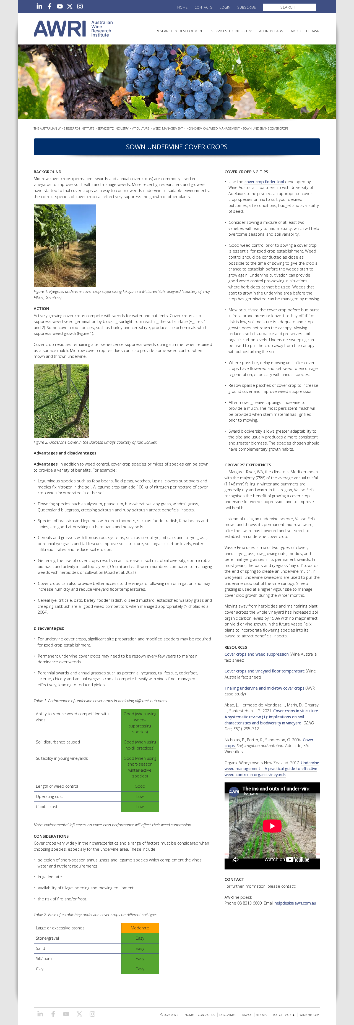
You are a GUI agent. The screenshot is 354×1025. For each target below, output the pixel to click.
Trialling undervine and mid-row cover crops (264, 688)
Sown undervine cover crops (265, 128)
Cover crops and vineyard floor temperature (265, 671)
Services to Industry (231, 30)
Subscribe (246, 7)
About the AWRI (305, 30)
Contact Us (206, 1015)
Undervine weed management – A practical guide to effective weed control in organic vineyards (272, 768)
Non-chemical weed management (213, 128)
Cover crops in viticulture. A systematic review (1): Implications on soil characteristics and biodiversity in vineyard (272, 716)
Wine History (309, 1015)
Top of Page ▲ (284, 1015)
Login (225, 7)
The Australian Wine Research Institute (64, 128)
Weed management (168, 128)
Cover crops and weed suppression (257, 654)
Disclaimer (227, 1015)
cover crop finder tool (264, 181)
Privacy (246, 1015)
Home (182, 7)
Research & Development (180, 30)
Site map (262, 1015)
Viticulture (140, 128)
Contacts (203, 7)
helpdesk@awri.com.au (295, 903)
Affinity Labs (271, 30)
